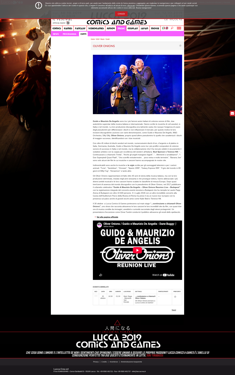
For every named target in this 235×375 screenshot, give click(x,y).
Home (93, 39)
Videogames (96, 28)
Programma (69, 34)
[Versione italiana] (163, 28)
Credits (104, 362)
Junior (111, 28)
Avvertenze (114, 362)
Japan (144, 28)
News (56, 34)
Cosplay (133, 28)
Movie (155, 28)
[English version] (167, 28)
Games (68, 28)
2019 (97, 39)
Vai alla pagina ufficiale (107, 217)
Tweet (174, 310)
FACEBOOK (54, 45)
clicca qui (131, 5)
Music (121, 28)
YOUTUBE (60, 45)
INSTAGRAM (72, 45)
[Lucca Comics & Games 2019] (117, 25)
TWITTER (66, 45)
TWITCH (84, 45)
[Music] (96, 295)
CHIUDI (121, 14)
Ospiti (83, 34)
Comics (56, 28)
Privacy (96, 362)
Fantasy (80, 28)
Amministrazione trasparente (131, 362)
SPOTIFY (78, 45)
